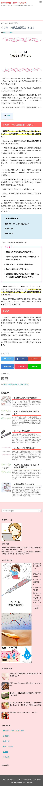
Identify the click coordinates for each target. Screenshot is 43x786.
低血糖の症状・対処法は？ (37, 566)
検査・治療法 (8, 32)
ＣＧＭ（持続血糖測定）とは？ (37, 582)
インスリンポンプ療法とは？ (25, 448)
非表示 (9, 115)
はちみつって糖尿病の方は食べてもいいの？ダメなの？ (37, 597)
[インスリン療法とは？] (6, 434)
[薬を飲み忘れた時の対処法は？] (6, 401)
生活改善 (6, 757)
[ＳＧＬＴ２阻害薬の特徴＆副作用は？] (6, 415)
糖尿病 (26, 384)
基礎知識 (6, 741)
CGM (5, 384)
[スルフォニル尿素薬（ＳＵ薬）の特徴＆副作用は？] (6, 468)
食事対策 (6, 736)
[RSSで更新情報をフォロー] (6, 378)
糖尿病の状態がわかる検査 (24, 484)
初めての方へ (12, 779)
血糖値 (20, 384)
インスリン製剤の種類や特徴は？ (37, 574)
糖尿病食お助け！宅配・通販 (13, 730)
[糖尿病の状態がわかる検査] (6, 487)
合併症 (5, 752)
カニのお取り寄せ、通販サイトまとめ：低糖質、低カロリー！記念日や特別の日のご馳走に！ (26, 705)
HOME (4, 779)
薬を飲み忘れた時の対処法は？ (26, 398)
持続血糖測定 (12, 384)
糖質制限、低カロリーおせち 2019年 (23, 712)
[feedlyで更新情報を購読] (2, 378)
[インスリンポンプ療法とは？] (6, 451)
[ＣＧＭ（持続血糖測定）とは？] (7, 366)
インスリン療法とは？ (22, 431)
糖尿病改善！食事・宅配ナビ (14, 2)
